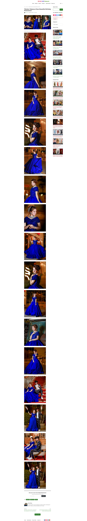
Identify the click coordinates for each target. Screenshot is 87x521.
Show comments (37, 514)
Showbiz (36, 3)
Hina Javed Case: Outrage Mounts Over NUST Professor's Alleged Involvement (57, 107)
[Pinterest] (53, 15)
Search (61, 9)
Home (33, 3)
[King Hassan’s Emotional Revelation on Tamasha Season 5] (57, 72)
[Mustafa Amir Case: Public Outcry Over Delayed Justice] (57, 43)
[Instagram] (55, 15)
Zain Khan (26, 12)
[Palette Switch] (60, 3)
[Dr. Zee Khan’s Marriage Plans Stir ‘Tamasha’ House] (57, 62)
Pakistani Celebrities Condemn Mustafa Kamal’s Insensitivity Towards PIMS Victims (57, 37)
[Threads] (60, 15)
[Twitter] (58, 15)
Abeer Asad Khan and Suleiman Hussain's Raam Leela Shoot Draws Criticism (58, 126)
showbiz (36, 499)
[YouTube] (61, 15)
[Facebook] (56, 15)
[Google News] (49, 520)
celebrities (27, 499)
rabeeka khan (32, 499)
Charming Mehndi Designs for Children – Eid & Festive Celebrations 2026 (57, 146)
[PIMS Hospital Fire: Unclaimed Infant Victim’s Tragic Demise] (57, 53)
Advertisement (48, 3)
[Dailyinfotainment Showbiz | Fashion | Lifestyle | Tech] (43, 1)
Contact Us (53, 3)
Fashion (39, 3)
